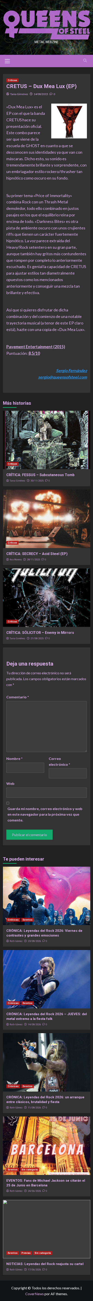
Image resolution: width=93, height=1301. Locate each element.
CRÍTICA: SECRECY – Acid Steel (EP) (36, 554)
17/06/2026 (34, 1269)
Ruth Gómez (16, 941)
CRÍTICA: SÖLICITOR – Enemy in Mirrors (40, 633)
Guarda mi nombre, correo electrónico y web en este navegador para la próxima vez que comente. (44, 814)
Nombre (14, 758)
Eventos (28, 919)
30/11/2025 (37, 480)
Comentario (17, 697)
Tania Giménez (19, 94)
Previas (26, 1253)
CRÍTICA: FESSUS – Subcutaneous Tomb (40, 475)
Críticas (12, 80)
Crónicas (13, 919)
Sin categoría (29, 1169)
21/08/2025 (37, 638)
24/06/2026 (34, 1191)
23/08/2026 (34, 941)
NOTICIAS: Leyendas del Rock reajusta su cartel (45, 1264)
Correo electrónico (59, 761)
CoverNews (34, 1294)
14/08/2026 (34, 1024)
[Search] (85, 60)
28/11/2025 (33, 559)
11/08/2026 (34, 1107)
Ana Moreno (16, 559)
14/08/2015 (41, 94)
